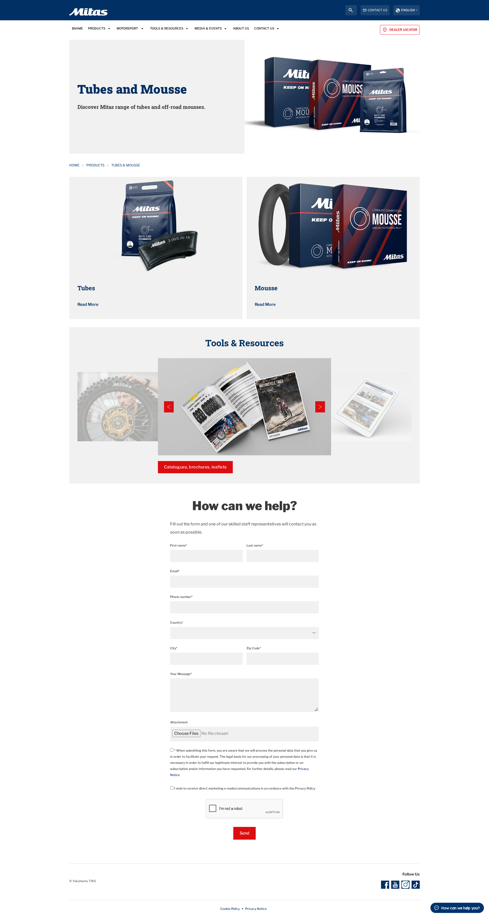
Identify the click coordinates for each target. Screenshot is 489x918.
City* (173, 648)
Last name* (255, 545)
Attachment (179, 722)
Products (95, 165)
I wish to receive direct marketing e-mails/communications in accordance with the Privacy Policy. (244, 788)
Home (74, 165)
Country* (176, 622)
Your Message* (181, 674)
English (408, 10)
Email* (175, 571)
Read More (87, 304)
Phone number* (181, 597)
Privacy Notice (256, 909)
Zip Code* (254, 648)
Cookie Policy (230, 909)
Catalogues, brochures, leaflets (195, 467)
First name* (178, 545)
